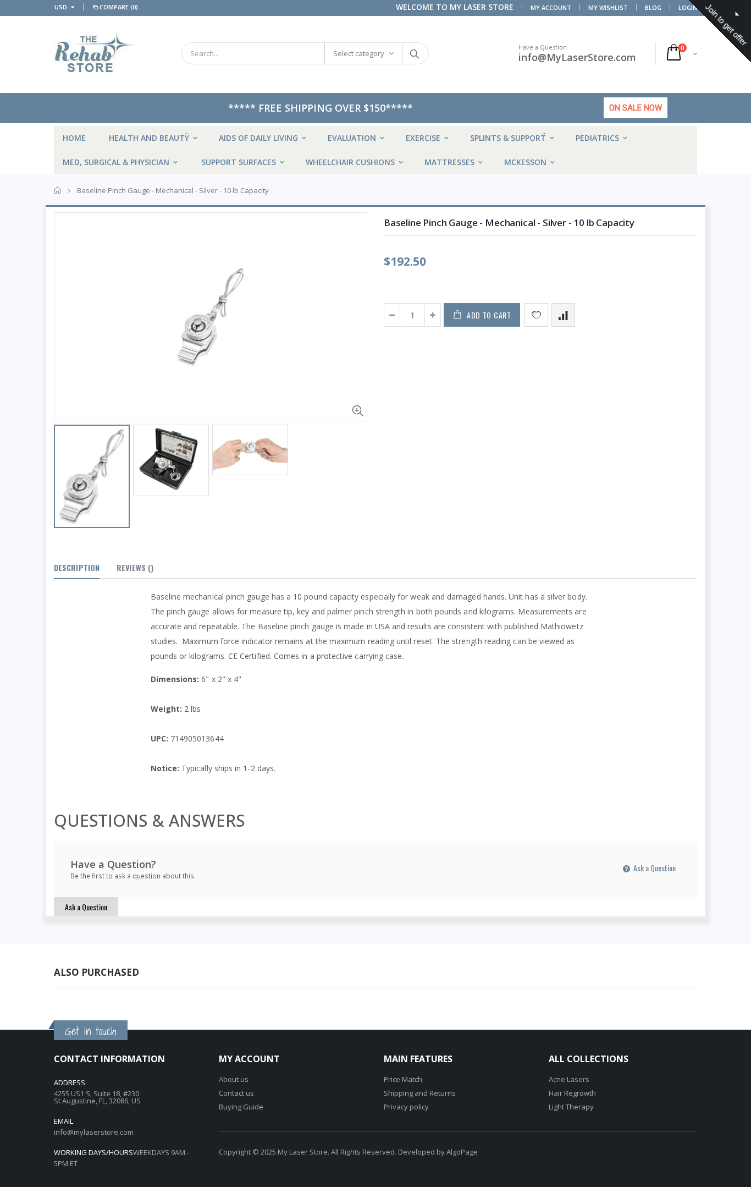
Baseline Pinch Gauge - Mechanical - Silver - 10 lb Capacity (509, 222)
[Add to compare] (563, 315)
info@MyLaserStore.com (577, 57)
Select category (358, 53)
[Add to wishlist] (536, 315)
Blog (653, 7)
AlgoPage (462, 1152)
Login (687, 7)
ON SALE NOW (635, 108)
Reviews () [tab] (135, 567)
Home (58, 190)
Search (414, 53)
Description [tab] (77, 567)
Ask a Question (654, 867)
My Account (551, 7)
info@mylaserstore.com (94, 1132)
